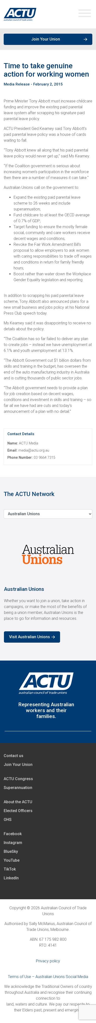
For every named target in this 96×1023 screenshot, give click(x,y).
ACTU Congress (18, 778)
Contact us (13, 755)
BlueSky (11, 851)
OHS (8, 819)
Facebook (13, 833)
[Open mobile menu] (84, 14)
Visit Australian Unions (29, 637)
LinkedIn (11, 878)
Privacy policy (48, 961)
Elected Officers (18, 810)
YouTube (11, 860)
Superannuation (18, 787)
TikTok (10, 869)
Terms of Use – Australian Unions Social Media (48, 976)
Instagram (13, 842)
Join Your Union (45, 39)
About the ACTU (18, 802)
